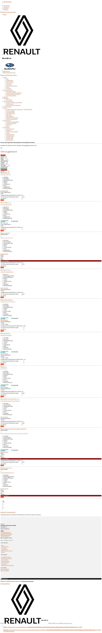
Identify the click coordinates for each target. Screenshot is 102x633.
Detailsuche (4, 168)
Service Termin (4, 559)
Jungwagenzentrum (6, 557)
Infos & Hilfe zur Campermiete (13, 105)
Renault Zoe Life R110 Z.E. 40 (8, 301)
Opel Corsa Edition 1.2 (6, 204)
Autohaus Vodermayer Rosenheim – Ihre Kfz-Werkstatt (19, 109)
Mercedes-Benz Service (11, 86)
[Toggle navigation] (16, 75)
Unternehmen (6, 127)
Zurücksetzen (4, 169)
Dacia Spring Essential (6, 335)
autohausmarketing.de (27, 581)
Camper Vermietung (8, 101)
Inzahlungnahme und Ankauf (13, 94)
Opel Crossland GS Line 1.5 (7, 472)
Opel (7, 79)
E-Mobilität (6, 98)
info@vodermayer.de (6, 532)
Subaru (8, 87)
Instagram (5, 9)
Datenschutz (6, 5)
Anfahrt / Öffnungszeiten (12, 131)
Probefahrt (8, 88)
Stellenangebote (5, 562)
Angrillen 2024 (9, 138)
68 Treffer (3, 155)
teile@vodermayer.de (6, 535)
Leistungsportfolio (10, 112)
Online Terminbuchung (11, 119)
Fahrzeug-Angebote (8, 90)
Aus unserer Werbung (6, 558)
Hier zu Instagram (5, 570)
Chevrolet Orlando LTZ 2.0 (7, 272)
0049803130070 (7, 1)
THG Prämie (9, 99)
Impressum (6, 7)
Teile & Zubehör (10, 116)
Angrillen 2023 (9, 137)
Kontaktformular (10, 136)
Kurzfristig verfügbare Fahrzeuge (14, 93)
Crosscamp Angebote (11, 95)
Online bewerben (10, 134)
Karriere (8, 133)
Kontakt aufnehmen (5, 583)
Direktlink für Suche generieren (8, 512)
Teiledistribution (7, 120)
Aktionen (5, 97)
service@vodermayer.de (6, 533)
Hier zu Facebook (5, 569)
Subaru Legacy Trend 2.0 (7, 238)
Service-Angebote (10, 111)
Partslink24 (9, 124)
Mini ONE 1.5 (4, 368)
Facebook (5, 8)
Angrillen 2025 (9, 140)
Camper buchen (10, 104)
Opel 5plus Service (10, 113)
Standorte (8, 130)
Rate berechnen (4, 191)
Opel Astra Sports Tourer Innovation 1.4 (10, 401)
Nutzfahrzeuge (9, 80)
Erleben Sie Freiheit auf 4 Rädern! (14, 102)
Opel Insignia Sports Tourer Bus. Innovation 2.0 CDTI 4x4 (14, 433)
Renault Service (9, 81)
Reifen (7, 126)
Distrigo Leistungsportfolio (12, 122)
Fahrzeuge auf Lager (11, 91)
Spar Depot (8, 115)
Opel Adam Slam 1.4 (6, 174)
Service (5, 108)
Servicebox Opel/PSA (11, 123)
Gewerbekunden (7, 106)
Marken (5, 77)
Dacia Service (9, 83)
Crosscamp (8, 84)
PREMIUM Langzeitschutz (12, 117)
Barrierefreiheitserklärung (7, 565)
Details (2, 200)
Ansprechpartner (10, 129)
